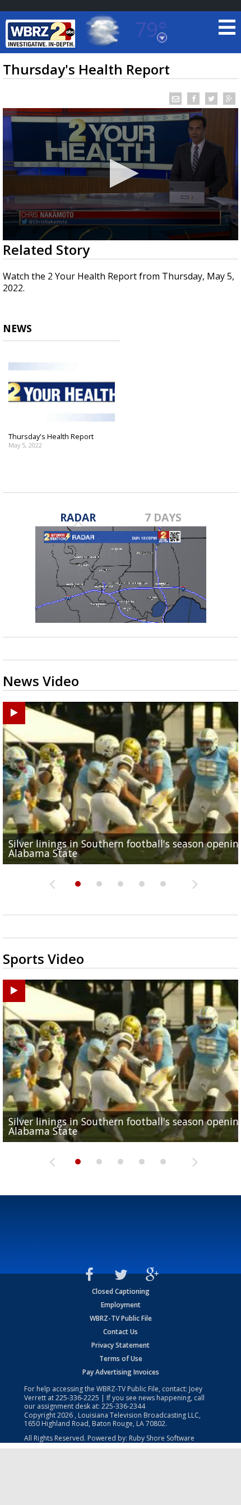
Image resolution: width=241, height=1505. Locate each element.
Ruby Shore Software (161, 1438)
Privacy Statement (120, 1345)
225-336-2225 (77, 1398)
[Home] (42, 34)
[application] (120, 174)
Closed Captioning (121, 1291)
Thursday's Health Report (51, 436)
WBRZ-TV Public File (121, 1318)
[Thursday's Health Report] (61, 390)
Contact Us (120, 1331)
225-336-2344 (123, 1406)
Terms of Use (120, 1358)
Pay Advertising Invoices (120, 1372)
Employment (121, 1305)
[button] (120, 173)
